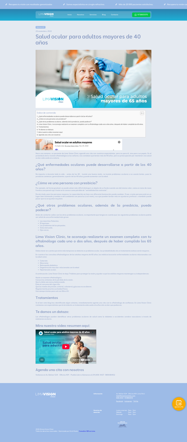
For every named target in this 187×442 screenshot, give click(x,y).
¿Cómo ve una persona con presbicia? (52, 119)
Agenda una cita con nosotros (49, 135)
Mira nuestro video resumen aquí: (50, 132)
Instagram (128, 401)
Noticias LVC (40, 27)
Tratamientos (44, 127)
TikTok (135, 401)
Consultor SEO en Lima (87, 431)
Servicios (93, 15)
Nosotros (80, 15)
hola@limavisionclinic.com (125, 396)
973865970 (142, 14)
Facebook (119, 401)
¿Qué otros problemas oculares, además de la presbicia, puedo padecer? (65, 122)
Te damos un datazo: (46, 130)
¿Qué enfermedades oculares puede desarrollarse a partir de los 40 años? (65, 116)
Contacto (114, 15)
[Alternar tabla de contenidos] (141, 113)
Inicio (69, 15)
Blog (104, 15)
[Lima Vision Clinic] (46, 14)
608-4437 (119, 398)
